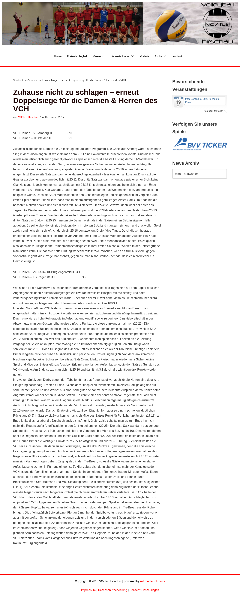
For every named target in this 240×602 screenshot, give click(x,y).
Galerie (144, 56)
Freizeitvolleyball (77, 56)
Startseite (18, 80)
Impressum (88, 590)
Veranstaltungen (120, 56)
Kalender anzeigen (214, 110)
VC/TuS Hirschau (28, 117)
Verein (97, 56)
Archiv (159, 56)
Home (58, 56)
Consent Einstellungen (144, 590)
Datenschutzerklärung (112, 590)
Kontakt (177, 56)
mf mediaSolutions (152, 581)
